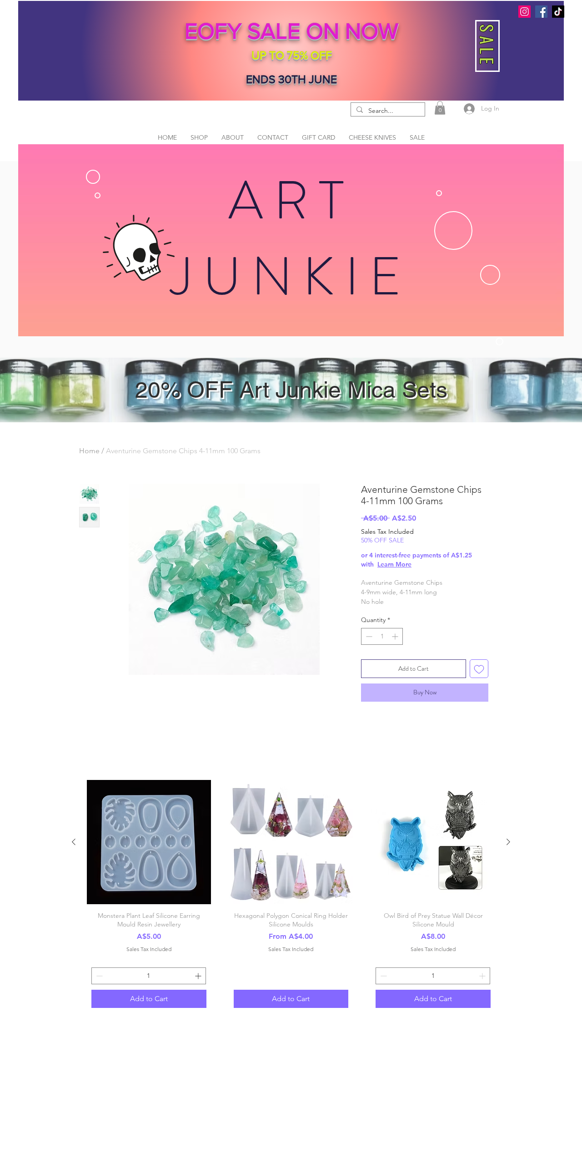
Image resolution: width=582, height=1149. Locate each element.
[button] (440, 108)
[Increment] (395, 636)
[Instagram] (524, 11)
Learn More (394, 564)
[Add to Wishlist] (479, 668)
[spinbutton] (382, 636)
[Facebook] (541, 11)
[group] (291, 896)
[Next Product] (508, 841)
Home (89, 450)
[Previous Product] (73, 841)
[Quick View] (149, 842)
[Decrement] (368, 636)
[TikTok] (558, 11)
